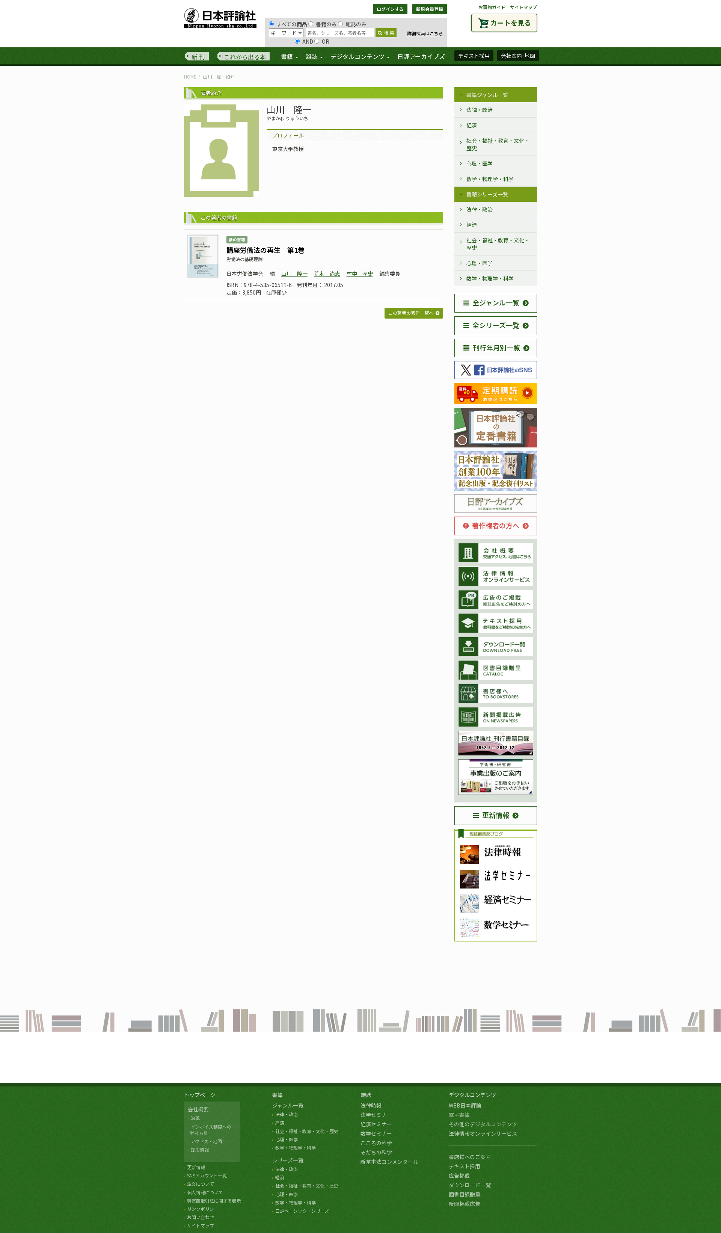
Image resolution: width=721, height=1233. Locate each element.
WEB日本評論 (465, 1105)
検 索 (389, 32)
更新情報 (495, 815)
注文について (200, 1183)
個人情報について (205, 1192)
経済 (471, 125)
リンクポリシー (203, 1209)
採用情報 (200, 1149)
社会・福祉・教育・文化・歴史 (497, 144)
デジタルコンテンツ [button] (358, 56)
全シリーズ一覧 (495, 325)
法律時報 (371, 1105)
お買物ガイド (491, 7)
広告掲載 (459, 1175)
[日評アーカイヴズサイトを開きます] (495, 503)
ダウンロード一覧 (470, 1185)
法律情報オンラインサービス (483, 1133)
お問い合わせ (200, 1217)
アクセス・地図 (206, 1141)
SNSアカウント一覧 (207, 1175)
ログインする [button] (390, 9)
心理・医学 (479, 163)
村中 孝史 (360, 273)
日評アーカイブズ (421, 56)
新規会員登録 (429, 9)
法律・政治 (479, 109)
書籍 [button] (287, 56)
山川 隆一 (294, 273)
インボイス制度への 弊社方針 (209, 1129)
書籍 (277, 1095)
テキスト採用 (464, 1166)
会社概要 (198, 1109)
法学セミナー (376, 1114)
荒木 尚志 (327, 273)
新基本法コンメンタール (389, 1161)
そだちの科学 (376, 1152)
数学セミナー (376, 1133)
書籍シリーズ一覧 (487, 194)
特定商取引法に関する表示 (214, 1200)
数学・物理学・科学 (490, 179)
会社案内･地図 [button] (518, 55)
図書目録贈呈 (464, 1194)
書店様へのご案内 (470, 1156)
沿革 (195, 1118)
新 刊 (198, 56)
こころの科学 (376, 1143)
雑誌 (365, 1095)
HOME (190, 76)
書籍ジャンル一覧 (487, 94)
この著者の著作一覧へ (410, 313)
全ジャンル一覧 (495, 302)
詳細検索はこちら (424, 33)
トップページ (200, 1095)
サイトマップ (523, 7)
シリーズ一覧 (287, 1160)
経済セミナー (376, 1124)
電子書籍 (459, 1114)
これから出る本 (245, 56)
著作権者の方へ (495, 525)
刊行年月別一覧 (496, 347)
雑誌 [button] (312, 56)
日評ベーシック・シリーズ (302, 1210)
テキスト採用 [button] (474, 55)
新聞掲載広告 (464, 1203)
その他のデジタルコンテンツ (483, 1124)
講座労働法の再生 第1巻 (265, 250)
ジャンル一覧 (287, 1105)
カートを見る (510, 22)
